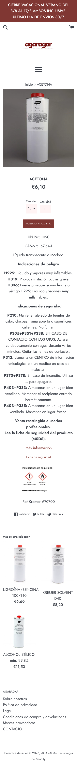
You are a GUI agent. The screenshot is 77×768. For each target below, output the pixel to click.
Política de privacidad (20, 704)
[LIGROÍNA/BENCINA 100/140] (19, 562)
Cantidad (31, 201)
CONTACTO (12, 729)
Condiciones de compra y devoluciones (34, 717)
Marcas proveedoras (19, 722)
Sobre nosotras (15, 698)
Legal (7, 710)
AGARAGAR (49, 753)
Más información (38, 448)
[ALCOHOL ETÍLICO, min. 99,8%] (19, 632)
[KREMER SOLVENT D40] (57, 564)
